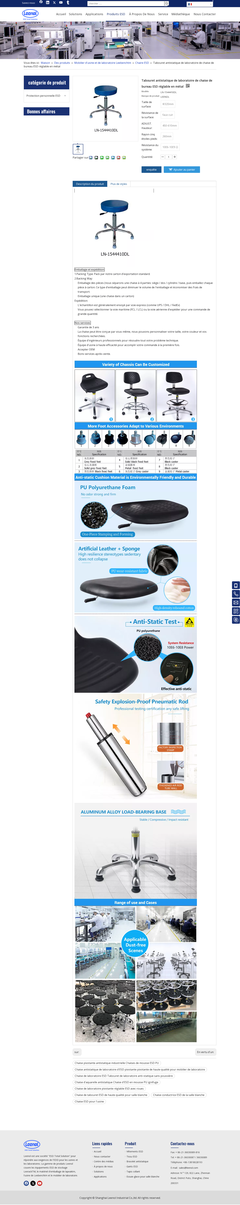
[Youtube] (61, 2)
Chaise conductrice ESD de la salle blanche (178, 1095)
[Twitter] (54, 2)
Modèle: (145, 91)
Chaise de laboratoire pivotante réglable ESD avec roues (109, 1088)
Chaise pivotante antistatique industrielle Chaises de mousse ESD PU (117, 1063)
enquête (151, 169)
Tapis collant (133, 1171)
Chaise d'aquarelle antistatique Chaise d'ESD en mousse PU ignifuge (116, 1082)
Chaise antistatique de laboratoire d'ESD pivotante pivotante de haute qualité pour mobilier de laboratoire (140, 1069)
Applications (100, 1176)
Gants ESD (132, 1166)
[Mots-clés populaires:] (166, 3)
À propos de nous (103, 1166)
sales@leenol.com (188, 1167)
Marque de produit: (151, 96)
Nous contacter (102, 1156)
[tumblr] (67, 2)
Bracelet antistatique (137, 1161)
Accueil (97, 1151)
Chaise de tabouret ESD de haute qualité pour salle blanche (111, 1095)
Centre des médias (104, 1161)
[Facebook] (41, 2)
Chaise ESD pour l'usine (89, 1101)
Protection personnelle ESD (43, 96)
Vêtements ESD (135, 1151)
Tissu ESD (132, 1156)
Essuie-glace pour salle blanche (143, 1176)
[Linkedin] (47, 2)
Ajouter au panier (184, 169)
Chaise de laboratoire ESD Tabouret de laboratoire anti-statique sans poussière (124, 1076)
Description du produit (90, 184)
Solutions (99, 1171)
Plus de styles (119, 184)
